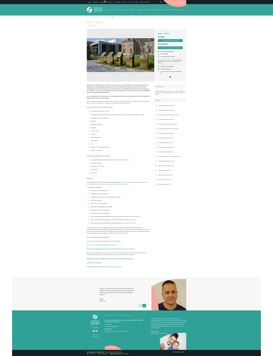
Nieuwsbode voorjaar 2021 (165, 179)
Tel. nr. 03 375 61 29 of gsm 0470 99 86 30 (171, 72)
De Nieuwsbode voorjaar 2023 (166, 147)
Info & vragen (108, 315)
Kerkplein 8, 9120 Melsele (167, 66)
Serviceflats (132, 10)
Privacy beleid (94, 335)
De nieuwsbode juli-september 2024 (167, 124)
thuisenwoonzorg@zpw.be (167, 51)
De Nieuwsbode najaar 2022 (165, 152)
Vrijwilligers (117, 2)
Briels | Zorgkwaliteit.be (116, 266)
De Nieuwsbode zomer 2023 (165, 142)
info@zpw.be (105, 353)
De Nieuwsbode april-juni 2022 (166, 161)
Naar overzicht (92, 26)
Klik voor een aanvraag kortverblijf (170, 40)
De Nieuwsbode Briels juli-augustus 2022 (169, 156)
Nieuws (89, 2)
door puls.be (178, 352)
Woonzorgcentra (178, 10)
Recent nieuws (126, 315)
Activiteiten (95, 2)
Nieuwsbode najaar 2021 (164, 170)
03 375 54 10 (92, 353)
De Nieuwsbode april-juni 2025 (166, 105)
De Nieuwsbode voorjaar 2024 (166, 133)
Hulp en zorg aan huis (121, 10)
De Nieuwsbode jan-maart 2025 (166, 110)
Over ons (124, 2)
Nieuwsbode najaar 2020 (164, 184)
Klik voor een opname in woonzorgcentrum (170, 47)
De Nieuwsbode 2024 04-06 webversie (168, 129)
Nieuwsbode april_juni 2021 (165, 175)
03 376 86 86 (164, 54)
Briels (113, 17)
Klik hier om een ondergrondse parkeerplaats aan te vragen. (101, 245)
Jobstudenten (109, 2)
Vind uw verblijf (96, 17)
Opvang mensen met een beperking (154, 10)
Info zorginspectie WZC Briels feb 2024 (168, 115)
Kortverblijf (169, 10)
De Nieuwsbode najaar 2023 (165, 138)
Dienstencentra (110, 10)
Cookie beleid (95, 336)
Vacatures (102, 2)
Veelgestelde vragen (145, 2)
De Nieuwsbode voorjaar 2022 (166, 166)
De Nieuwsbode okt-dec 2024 (166, 119)
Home (88, 17)
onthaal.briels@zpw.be (166, 69)
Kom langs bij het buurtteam (168, 56)
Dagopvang (140, 10)
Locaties (136, 2)
